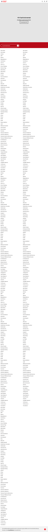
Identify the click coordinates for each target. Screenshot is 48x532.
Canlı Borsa (3, 61)
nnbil (2, 124)
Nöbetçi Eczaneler (4, 125)
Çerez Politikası (4, 66)
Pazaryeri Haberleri (4, 132)
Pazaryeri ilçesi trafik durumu (7, 136)
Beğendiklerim (3, 59)
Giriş (1, 82)
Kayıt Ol (2, 106)
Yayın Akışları (3, 155)
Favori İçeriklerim (4, 76)
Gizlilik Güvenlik (4, 85)
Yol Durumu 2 (3, 166)
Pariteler (2, 131)
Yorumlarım (3, 167)
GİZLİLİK (2, 83)
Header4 (2, 94)
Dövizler (2, 73)
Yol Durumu (3, 164)
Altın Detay (3, 50)
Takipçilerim (3, 153)
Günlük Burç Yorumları (5, 87)
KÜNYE (2, 113)
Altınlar (2, 54)
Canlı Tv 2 (2, 64)
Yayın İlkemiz (3, 159)
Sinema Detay (3, 148)
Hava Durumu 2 (4, 92)
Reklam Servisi (4, 143)
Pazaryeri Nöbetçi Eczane (6, 138)
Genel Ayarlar (3, 80)
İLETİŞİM (2, 101)
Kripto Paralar (3, 108)
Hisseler (2, 99)
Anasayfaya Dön (24, 22)
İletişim (2, 103)
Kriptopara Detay (4, 110)
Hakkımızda (3, 89)
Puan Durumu (3, 141)
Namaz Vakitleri (4, 122)
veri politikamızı (10, 530)
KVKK (2, 118)
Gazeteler (3, 78)
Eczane (2, 75)
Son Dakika (3, 150)
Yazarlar (2, 160)
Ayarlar (2, 57)
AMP (1, 55)
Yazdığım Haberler (4, 162)
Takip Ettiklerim (4, 152)
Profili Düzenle (3, 139)
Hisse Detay (3, 96)
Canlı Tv (2, 62)
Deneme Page (3, 68)
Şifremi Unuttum (4, 145)
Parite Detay (3, 127)
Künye (2, 115)
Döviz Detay (3, 69)
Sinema (2, 146)
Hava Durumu (3, 90)
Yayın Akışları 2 (4, 157)
